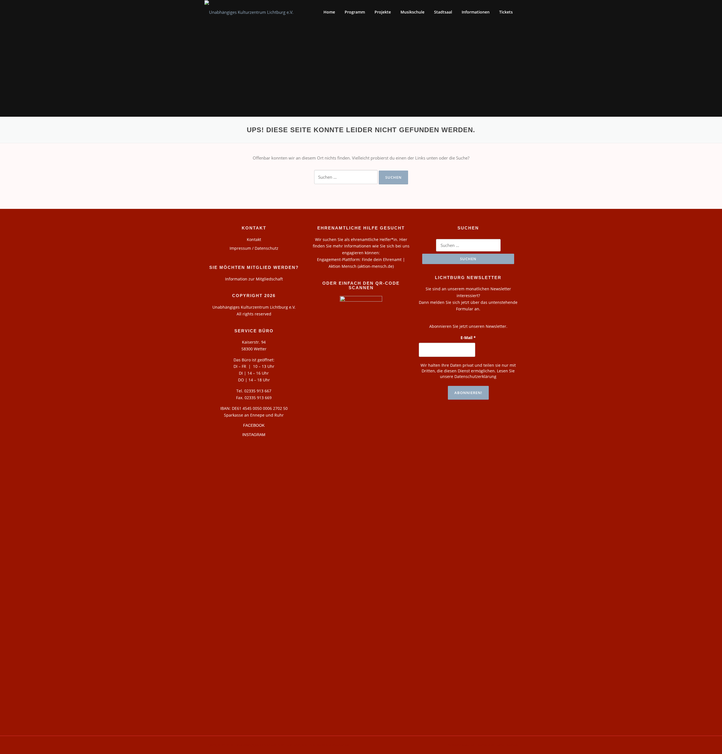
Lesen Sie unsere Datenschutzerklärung (477, 373)
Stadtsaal (443, 12)
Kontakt (254, 239)
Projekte (383, 12)
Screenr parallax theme (467, 745)
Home (329, 12)
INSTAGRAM (253, 434)
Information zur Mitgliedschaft (254, 279)
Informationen (476, 12)
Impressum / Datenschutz (254, 248)
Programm (355, 12)
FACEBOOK (254, 425)
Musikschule (412, 12)
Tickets (506, 12)
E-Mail (468, 337)
